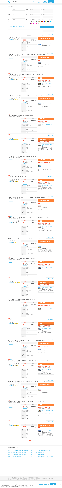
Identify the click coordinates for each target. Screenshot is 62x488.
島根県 (39, 454)
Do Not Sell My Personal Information (44, 484)
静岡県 (39, 452)
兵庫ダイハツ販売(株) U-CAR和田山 (47, 287)
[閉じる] (61, 484)
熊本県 (43, 456)
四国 (9, 456)
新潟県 (14, 452)
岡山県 (41, 454)
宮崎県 (47, 456)
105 (34, 442)
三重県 (43, 452)
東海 (31, 452)
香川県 (16, 456)
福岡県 (36, 456)
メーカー (9, 9)
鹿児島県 (50, 456)
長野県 (25, 452)
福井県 (20, 452)
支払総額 (27, 9)
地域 (8, 19)
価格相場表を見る (21, 26)
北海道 (9, 450)
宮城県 (20, 450)
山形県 (25, 450)
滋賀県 (14, 454)
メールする (45, 38)
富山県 (16, 452)
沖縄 (33, 456)
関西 (9, 454)
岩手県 (18, 450)
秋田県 (22, 450)
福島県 (27, 450)
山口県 (45, 454)
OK (53, 484)
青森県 (16, 450)
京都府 (16, 454)
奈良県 (22, 454)
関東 (31, 450)
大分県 (45, 456)
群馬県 (41, 450)
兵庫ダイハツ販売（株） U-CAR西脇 (47, 246)
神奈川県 (50, 450)
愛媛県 (18, 456)
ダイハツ (11, 73)
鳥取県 (36, 454)
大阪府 (18, 454)
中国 (31, 454)
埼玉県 (43, 450)
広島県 (43, 454)
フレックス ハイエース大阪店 (46, 43)
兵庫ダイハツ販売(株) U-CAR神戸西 (47, 83)
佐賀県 (39, 456)
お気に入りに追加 (50, 34)
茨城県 (36, 450)
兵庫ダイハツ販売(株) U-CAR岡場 (47, 124)
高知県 (20, 456)
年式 (26, 14)
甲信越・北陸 (10, 452)
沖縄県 (52, 456)
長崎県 (41, 456)
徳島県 (14, 456)
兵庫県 (20, 454)
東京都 (47, 450)
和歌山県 (25, 454)
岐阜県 (36, 452)
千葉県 (45, 450)
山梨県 (22, 452)
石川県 (18, 452)
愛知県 (41, 452)
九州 (31, 456)
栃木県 (39, 450)
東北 (11, 450)
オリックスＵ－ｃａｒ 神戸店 (46, 430)
